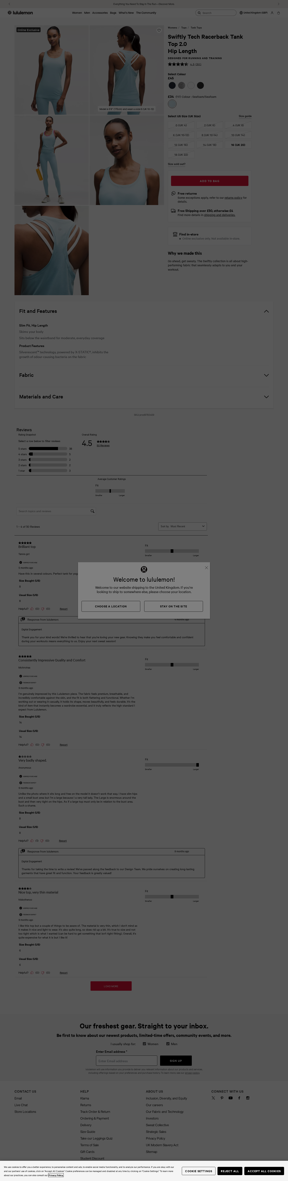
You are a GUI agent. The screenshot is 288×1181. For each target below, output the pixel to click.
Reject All (230, 1171)
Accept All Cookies (264, 1171)
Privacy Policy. (56, 1175)
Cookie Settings (198, 1171)
